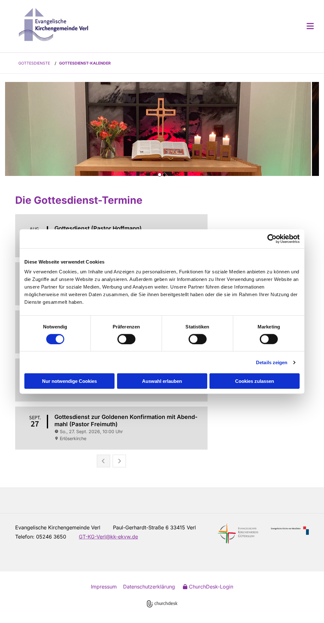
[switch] (126, 339)
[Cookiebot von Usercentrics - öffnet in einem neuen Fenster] (272, 238)
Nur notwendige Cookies (69, 381)
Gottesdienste (34, 63)
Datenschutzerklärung (149, 586)
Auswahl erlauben (162, 381)
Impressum (104, 586)
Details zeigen (271, 362)
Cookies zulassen (254, 381)
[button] (200, 26)
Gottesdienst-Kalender (85, 63)
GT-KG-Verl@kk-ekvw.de (108, 536)
